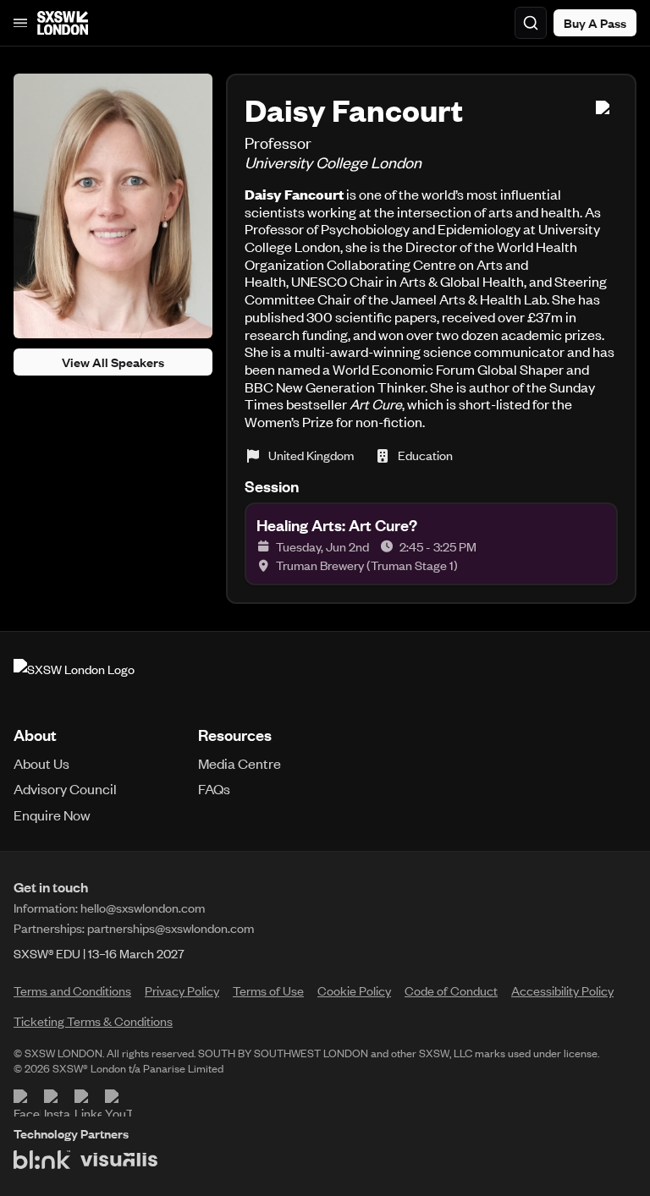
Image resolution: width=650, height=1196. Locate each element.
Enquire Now (52, 814)
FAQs (214, 788)
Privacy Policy (182, 990)
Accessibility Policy (562, 990)
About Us (41, 763)
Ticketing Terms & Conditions (93, 1020)
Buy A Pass (595, 22)
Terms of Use (268, 990)
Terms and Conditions (72, 990)
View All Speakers (113, 362)
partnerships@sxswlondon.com (170, 927)
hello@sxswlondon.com (142, 907)
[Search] (531, 23)
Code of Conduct (451, 990)
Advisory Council (65, 788)
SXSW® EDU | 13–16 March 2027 (99, 953)
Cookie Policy (354, 990)
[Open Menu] (20, 23)
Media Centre (239, 763)
